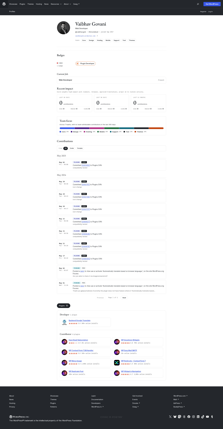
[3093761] (86, 184)
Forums (79, 148)
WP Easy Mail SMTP (129, 350)
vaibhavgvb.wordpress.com (85, 36)
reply (82, 271)
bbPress (178, 403)
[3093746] (86, 197)
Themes (53, 399)
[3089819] (86, 246)
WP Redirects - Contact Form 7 (133, 361)
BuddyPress (179, 407)
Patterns (53, 407)
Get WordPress (212, 4)
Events (135, 399)
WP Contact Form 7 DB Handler (81, 350)
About (11, 396)
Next (124, 298)
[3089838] (86, 234)
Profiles (12, 11)
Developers (95, 403)
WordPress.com (181, 396)
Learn (93, 396)
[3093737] (86, 209)
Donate (136, 403)
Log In (210, 11)
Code (72, 148)
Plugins (63, 306)
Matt (176, 399)
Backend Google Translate (79, 320)
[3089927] (86, 222)
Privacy (12, 407)
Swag (135, 407)
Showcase (54, 396)
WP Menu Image (75, 361)
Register (203, 11)
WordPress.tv (97, 407)
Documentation (97, 399)
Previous (100, 298)
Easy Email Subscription (78, 340)
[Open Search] (198, 4)
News (11, 399)
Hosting (12, 403)
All (65, 148)
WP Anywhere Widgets (130, 340)
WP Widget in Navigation (131, 371)
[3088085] (86, 259)
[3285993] (86, 165)
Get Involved (137, 396)
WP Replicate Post (76, 371)
